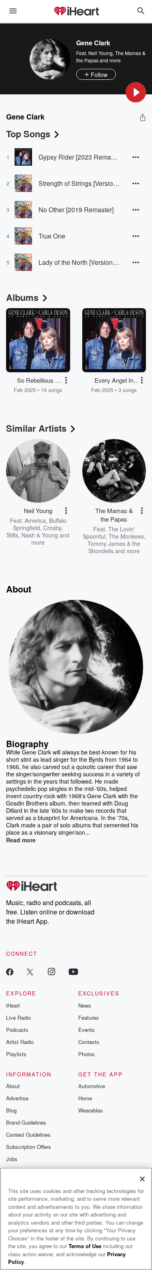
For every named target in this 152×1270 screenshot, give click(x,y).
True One (52, 236)
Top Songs (28, 133)
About (13, 1086)
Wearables (90, 1110)
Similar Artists (36, 428)
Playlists (16, 1054)
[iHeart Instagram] (51, 971)
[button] (136, 92)
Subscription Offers (28, 1147)
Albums (22, 297)
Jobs (11, 1159)
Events (86, 1029)
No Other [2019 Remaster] (76, 209)
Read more (21, 840)
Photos (86, 1054)
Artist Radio (20, 1042)
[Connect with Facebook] (9, 971)
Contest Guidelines (28, 1134)
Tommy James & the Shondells (114, 547)
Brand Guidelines (26, 1122)
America (35, 520)
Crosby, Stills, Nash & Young (34, 531)
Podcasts (17, 1029)
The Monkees (126, 536)
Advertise (17, 1098)
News (84, 1005)
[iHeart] (76, 12)
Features (88, 1017)
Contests (88, 1042)
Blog (11, 1110)
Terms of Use (85, 1246)
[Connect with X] (30, 971)
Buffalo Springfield (39, 524)
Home (85, 1098)
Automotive (91, 1086)
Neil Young (100, 52)
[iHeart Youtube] (73, 971)
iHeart (13, 1005)
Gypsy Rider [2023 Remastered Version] (79, 157)
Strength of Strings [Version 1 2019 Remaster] (79, 183)
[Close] (142, 1179)
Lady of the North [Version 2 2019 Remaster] (79, 262)
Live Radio (18, 1017)
